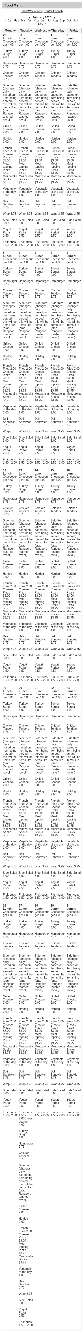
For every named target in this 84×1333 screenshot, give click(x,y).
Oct (69, 20)
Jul (49, 20)
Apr (30, 20)
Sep (62, 20)
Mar (23, 20)
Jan (10, 20)
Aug (55, 20)
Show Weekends (31, 11)
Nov (75, 20)
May (36, 20)
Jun (43, 20)
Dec (40, 23)
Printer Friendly (53, 11)
